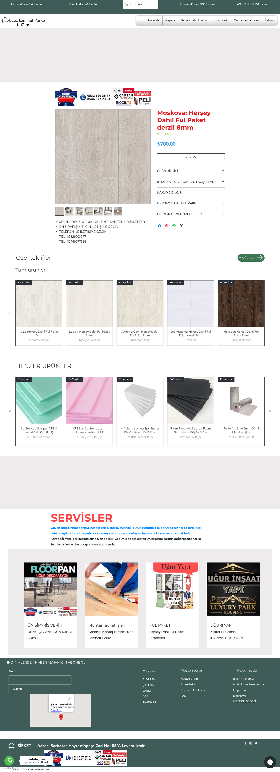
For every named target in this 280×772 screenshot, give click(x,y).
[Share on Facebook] (159, 226)
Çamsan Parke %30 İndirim (197, 4)
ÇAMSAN (148, 685)
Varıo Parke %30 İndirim (84, 4)
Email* (13, 671)
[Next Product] (270, 313)
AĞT (145, 696)
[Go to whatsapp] (9, 761)
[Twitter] (28, 25)
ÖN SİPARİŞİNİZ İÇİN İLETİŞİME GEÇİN (88, 227)
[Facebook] (17, 25)
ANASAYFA (149, 702)
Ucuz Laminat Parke (27, 20)
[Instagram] (23, 25)
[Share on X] (181, 226)
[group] (140, 313)
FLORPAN (148, 679)
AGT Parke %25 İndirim (252, 4)
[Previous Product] (10, 313)
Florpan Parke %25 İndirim (27, 4)
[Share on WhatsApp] (174, 226)
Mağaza (148, 670)
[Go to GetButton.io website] (9, 768)
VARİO (146, 690)
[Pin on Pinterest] (167, 226)
